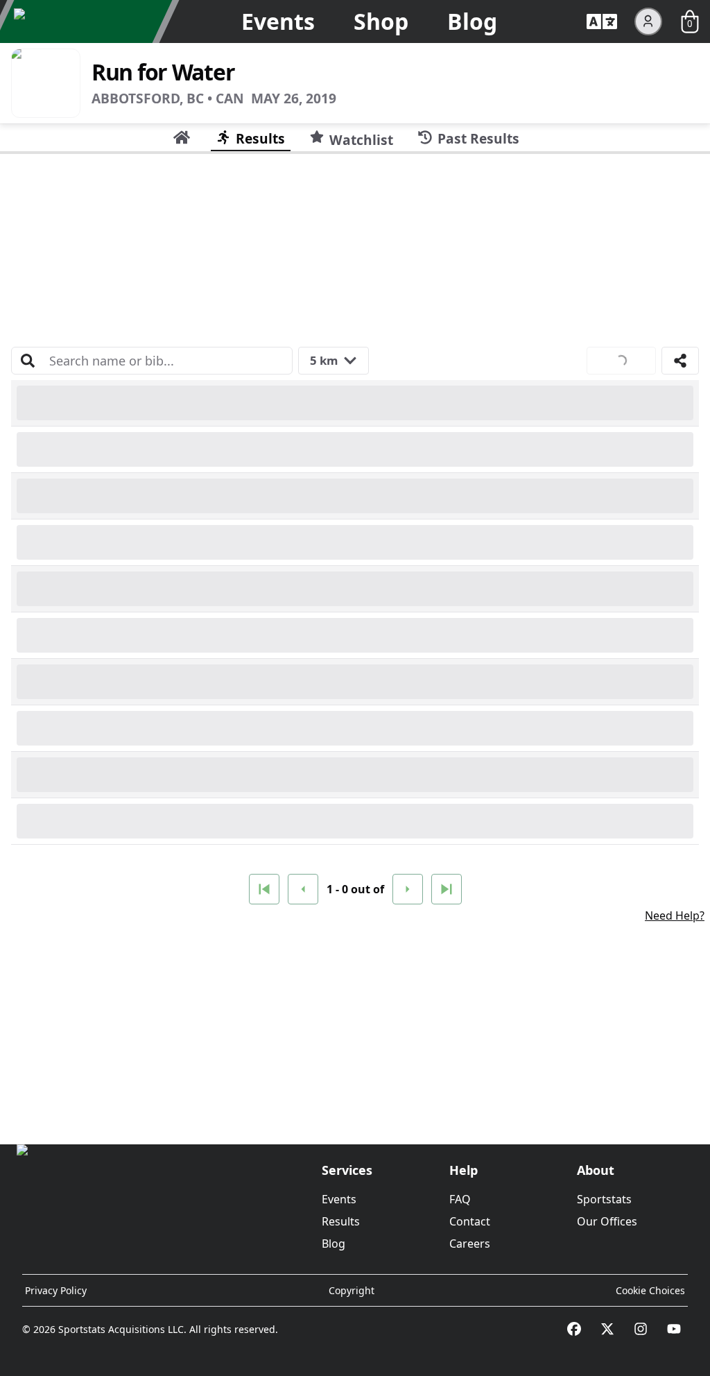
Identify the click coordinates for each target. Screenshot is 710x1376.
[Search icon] (28, 360)
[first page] (264, 889)
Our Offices (607, 1221)
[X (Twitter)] (607, 1329)
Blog (472, 21)
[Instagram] (641, 1329)
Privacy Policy (56, 1290)
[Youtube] (674, 1329)
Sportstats (604, 1199)
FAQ (460, 1199)
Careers (469, 1243)
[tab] (181, 137)
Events (278, 21)
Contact (469, 1221)
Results (341, 1221)
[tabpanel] (355, 643)
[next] (407, 889)
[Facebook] (574, 1329)
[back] (303, 889)
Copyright (351, 1290)
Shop (381, 21)
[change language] (602, 21)
